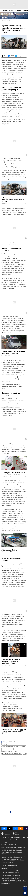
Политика (3, 837)
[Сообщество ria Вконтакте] (15, 828)
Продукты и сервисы (21, 839)
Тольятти (10, 741)
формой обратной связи (20, 877)
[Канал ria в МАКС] (4, 828)
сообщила (13, 568)
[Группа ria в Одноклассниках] (20, 828)
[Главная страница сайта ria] (9, 14)
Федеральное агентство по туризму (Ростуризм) (13, 746)
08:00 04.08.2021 (5, 20)
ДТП (25, 753)
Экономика (17, 837)
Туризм (4, 741)
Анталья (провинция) (7, 748)
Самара (16, 741)
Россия (15, 751)
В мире (23, 837)
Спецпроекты (5, 839)
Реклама (12, 839)
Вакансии (3, 846)
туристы (17, 748)
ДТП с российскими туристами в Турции (12, 753)
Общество (10, 837)
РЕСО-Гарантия (6, 744)
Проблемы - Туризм (7, 751)
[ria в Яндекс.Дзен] (9, 828)
